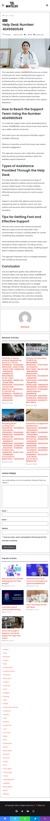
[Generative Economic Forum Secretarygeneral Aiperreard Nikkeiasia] (37, 570)
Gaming (6, 696)
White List (41, 805)
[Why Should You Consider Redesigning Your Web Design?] (13, 570)
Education (7, 675)
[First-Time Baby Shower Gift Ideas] (37, 596)
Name (4, 511)
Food (5, 689)
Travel (5, 776)
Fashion (6, 682)
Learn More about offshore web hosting (11, 608)
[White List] (12, 5)
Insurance (7, 711)
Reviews (6, 754)
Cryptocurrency (9, 671)
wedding (6, 783)
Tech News (7, 769)
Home (6, 16)
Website (5, 528)
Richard (7, 35)
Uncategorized (8, 779)
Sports (5, 761)
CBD (5, 664)
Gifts (5, 700)
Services (6, 758)
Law (4, 729)
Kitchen (6, 722)
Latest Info (7, 725)
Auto (5, 653)
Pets (5, 740)
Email (4, 520)
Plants (5, 747)
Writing (5, 794)
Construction (8, 667)
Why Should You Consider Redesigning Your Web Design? (12, 581)
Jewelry (6, 714)
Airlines (6, 649)
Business (6, 657)
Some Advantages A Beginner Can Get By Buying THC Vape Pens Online (11, 634)
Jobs (5, 718)
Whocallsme (7, 787)
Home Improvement (10, 707)
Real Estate (7, 751)
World (12, 16)
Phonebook (7, 743)
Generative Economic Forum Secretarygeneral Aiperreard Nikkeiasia (36, 581)
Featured (6, 685)
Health (5, 704)
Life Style (6, 732)
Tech (5, 765)
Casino (5, 660)
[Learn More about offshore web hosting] (13, 597)
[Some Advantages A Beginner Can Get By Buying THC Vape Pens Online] (13, 622)
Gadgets (6, 693)
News (5, 736)
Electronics (7, 678)
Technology (7, 772)
